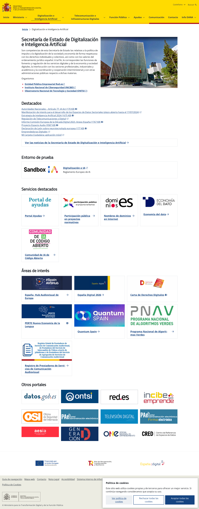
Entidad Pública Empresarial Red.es (44, 84)
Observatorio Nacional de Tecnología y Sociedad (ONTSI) (56, 90)
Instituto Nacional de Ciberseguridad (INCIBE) (49, 87)
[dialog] (150, 493)
